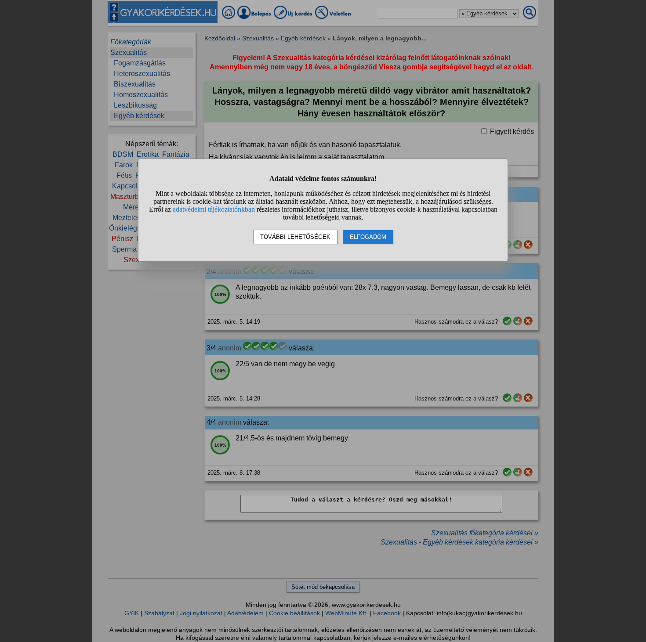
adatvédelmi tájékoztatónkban (214, 209)
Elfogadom (368, 237)
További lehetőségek (295, 237)
